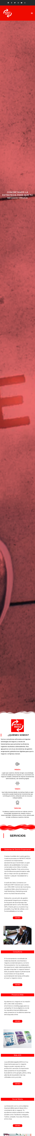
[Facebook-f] (11, 2)
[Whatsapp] (25, 2)
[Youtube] (21, 2)
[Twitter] (15, 2)
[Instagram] (18, 2)
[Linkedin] (8, 2)
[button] (31, 13)
